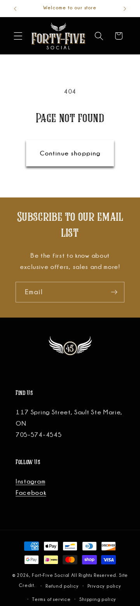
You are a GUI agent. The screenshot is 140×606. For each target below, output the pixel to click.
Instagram (30, 481)
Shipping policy (97, 599)
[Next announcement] (124, 8)
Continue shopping (70, 153)
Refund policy (62, 586)
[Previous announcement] (15, 8)
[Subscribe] (114, 292)
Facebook (31, 492)
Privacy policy (104, 586)
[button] (18, 36)
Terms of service (51, 599)
